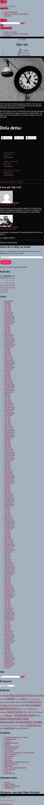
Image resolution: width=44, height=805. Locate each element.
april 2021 (7, 422)
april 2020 (7, 445)
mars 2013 (7, 607)
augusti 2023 (8, 369)
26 (14, 287)
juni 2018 (7, 487)
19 (14, 285)
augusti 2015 (8, 551)
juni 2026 (7, 305)
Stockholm (22, 39)
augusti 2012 (8, 620)
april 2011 (7, 650)
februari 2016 (8, 540)
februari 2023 (8, 381)
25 (12, 287)
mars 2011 (7, 652)
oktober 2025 (8, 320)
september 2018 (9, 481)
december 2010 (9, 658)
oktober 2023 (8, 365)
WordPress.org (9, 788)
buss (1, 699)
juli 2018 (7, 485)
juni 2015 (7, 555)
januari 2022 (8, 405)
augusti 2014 (8, 574)
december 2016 (9, 521)
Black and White (18, 695)
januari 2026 (8, 314)
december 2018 (9, 476)
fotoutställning (4, 702)
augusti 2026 (8, 301)
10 (10, 283)
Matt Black (8, 758)
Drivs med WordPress (7, 800)
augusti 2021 (8, 415)
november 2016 (9, 523)
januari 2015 (8, 565)
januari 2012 (8, 633)
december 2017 (9, 498)
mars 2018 (7, 493)
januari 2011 (8, 656)
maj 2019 (7, 466)
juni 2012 (7, 624)
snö (13, 715)
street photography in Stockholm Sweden (21, 720)
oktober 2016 (8, 525)
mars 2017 (7, 515)
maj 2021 (7, 420)
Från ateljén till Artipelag (11, 170)
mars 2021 (7, 424)
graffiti (18, 709)
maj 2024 (7, 352)
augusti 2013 (8, 597)
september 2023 (9, 367)
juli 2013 (7, 599)
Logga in (7, 782)
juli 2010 (7, 667)
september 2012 (9, 618)
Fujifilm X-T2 (6, 705)
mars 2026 (7, 310)
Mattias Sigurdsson (10, 764)
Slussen (8, 715)
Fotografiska (37, 699)
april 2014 (7, 582)
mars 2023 (7, 379)
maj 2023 (7, 375)
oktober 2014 (8, 570)
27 (1, 290)
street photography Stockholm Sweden (9, 725)
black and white (35, 695)
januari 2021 (8, 428)
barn (1, 695)
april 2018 (7, 491)
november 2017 (9, 500)
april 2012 (7, 627)
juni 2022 (7, 396)
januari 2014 (8, 588)
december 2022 (9, 384)
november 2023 (9, 364)
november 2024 (9, 341)
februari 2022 (8, 403)
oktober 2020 (8, 434)
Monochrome (8, 766)
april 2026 (7, 308)
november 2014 (9, 569)
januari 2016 (8, 542)
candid (10, 698)
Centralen (17, 699)
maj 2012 (7, 626)
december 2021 (9, 407)
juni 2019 (7, 464)
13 (1, 285)
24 (10, 287)
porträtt (2, 715)
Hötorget (26, 709)
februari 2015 (8, 563)
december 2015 (9, 544)
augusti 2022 (8, 392)
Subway (23, 725)
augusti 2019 (8, 460)
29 (5, 290)
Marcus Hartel (9, 756)
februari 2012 (8, 631)
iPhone (31, 709)
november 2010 (9, 660)
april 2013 (7, 605)
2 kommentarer (25, 55)
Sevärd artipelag (8, 153)
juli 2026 (7, 303)
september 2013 (9, 595)
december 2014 (9, 567)
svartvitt (31, 725)
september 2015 (9, 550)
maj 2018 (7, 489)
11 (12, 283)
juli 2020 (7, 439)
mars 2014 (7, 584)
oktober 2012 (8, 616)
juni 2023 (7, 373)
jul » (6, 292)
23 (7, 287)
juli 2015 (7, 553)
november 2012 (9, 614)
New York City (29, 712)
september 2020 (9, 436)
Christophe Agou (10, 739)
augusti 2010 (8, 665)
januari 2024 (8, 360)
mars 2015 (7, 561)
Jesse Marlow (8, 750)
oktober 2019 (8, 457)
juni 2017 (7, 510)
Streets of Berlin (9, 773)
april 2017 (7, 514)
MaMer (26, 50)
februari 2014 (8, 586)
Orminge (39, 712)
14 (3, 285)
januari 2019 (8, 474)
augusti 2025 (8, 324)
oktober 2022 (8, 388)
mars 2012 (7, 629)
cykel (28, 699)
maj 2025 (7, 329)
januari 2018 (8, 496)
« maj (2, 292)
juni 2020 (7, 441)
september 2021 (9, 413)
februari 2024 (8, 358)
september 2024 (9, 345)
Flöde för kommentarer (12, 786)
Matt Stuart (8, 760)
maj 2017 (7, 512)
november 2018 (9, 477)
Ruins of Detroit (9, 769)
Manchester (3, 712)
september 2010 (9, 664)
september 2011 (9, 641)
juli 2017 (7, 508)
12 (14, 283)
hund (22, 709)
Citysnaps (7, 741)
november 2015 (9, 546)
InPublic (7, 745)
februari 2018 (8, 495)
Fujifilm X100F (19, 705)
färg (27, 705)
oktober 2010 (8, 662)
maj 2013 (7, 603)
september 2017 (9, 504)
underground (24, 728)
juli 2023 (7, 371)
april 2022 (7, 400)
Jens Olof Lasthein (10, 749)
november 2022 (9, 386)
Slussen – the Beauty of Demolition (16, 14)
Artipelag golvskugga (10, 161)
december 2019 (9, 453)
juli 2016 (7, 531)
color (23, 698)
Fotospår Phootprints (11, 743)
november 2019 (9, 455)
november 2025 (9, 318)
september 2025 (9, 322)
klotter (35, 709)
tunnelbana (9, 728)
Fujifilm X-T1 (34, 701)
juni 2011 (7, 646)
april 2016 (7, 536)
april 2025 (7, 331)
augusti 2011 (8, 643)
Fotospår (3, 4)
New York (7, 16)
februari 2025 (8, 335)
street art (37, 715)
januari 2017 (8, 519)
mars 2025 (7, 333)
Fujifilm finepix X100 (17, 702)
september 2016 (9, 527)
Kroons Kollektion (10, 754)
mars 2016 (7, 538)
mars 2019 (7, 470)
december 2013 (9, 589)
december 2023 (9, 362)
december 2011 (9, 635)
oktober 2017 (8, 502)
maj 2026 (7, 307)
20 (1, 287)
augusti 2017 (8, 506)
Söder (38, 725)
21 (3, 287)
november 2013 (9, 591)
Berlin (6, 695)
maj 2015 (7, 557)
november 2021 (9, 409)
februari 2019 (8, 472)
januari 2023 (8, 383)
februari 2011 (8, 654)
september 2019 (9, 458)
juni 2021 (7, 419)
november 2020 (9, 432)
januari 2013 (8, 610)
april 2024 (7, 354)
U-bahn (16, 728)
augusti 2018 (8, 483)
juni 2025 (7, 327)
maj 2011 (7, 648)
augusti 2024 (8, 346)
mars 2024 (7, 356)
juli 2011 (7, 645)
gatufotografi (7, 708)
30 (7, 290)
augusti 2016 (8, 529)
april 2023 (7, 377)
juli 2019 (7, 462)
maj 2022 (7, 398)
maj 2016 (7, 534)
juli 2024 (7, 348)
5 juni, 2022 (25, 53)
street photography (11, 718)
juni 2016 (7, 533)
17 (10, 285)
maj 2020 (7, 443)
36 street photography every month (16, 737)
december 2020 (9, 430)
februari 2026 (8, 312)
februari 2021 (8, 426)
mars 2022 (7, 401)
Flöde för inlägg (9, 784)
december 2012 (9, 612)
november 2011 (9, 637)
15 (5, 285)
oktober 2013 (8, 593)
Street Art (7, 771)
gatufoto (35, 705)
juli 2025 (7, 326)
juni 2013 (7, 601)
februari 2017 (8, 517)
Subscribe (5, 262)
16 (7, 285)
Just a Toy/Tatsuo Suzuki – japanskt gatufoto (19, 752)
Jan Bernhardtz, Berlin (11, 747)
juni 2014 (7, 578)
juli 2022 (7, 394)
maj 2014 (7, 580)
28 (3, 290)
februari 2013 (8, 608)
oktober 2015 (8, 548)
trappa (2, 728)
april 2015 (7, 559)
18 (12, 285)
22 (5, 287)
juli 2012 (7, 622)
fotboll (31, 699)
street (31, 715)
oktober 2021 (8, 411)
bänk (4, 699)
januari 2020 (8, 451)
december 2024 (9, 339)
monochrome (15, 711)
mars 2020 (7, 447)
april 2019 (7, 468)
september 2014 (9, 572)
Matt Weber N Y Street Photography (16, 762)
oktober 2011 (8, 639)
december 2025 (9, 316)
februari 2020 (8, 449)
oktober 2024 (8, 343)
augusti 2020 (8, 438)
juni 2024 (7, 350)
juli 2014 (7, 576)
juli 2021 (7, 417)
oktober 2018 (8, 479)
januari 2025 (8, 337)
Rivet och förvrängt (10, 12)
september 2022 (9, 390)
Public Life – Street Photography (15, 768)
